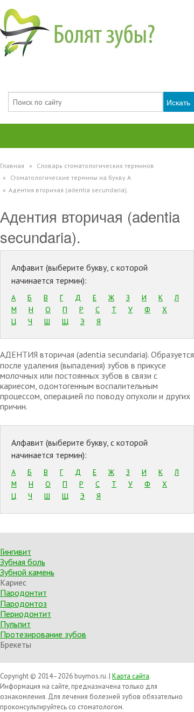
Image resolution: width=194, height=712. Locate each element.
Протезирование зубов (43, 634)
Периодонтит (25, 613)
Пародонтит (23, 592)
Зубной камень (27, 572)
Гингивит (15, 551)
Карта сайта (130, 676)
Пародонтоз (23, 603)
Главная (12, 166)
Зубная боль (22, 561)
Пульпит (15, 624)
